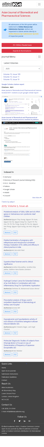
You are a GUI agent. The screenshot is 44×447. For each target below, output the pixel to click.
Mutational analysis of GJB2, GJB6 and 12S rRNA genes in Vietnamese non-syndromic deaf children (22, 214)
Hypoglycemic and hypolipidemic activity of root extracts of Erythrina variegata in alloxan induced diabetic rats (21, 321)
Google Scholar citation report (13, 84)
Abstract (7, 232)
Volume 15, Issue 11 (11, 77)
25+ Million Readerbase (22, 45)
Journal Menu (8, 56)
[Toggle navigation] (39, 4)
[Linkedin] (24, 421)
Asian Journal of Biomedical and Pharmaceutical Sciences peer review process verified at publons (20, 118)
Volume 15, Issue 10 (11, 79)
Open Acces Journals (9, 371)
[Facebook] (14, 421)
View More (36, 198)
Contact (4, 380)
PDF (15, 232)
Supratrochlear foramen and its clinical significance (18, 263)
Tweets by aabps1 (8, 202)
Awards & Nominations (22, 51)
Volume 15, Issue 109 (11, 74)
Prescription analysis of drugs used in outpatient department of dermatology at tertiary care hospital (20, 302)
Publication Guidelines (9, 377)
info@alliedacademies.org (15, 411)
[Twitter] (19, 421)
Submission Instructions (10, 374)
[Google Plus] (29, 421)
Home (4, 368)
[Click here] (22, 105)
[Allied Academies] (12, 4)
